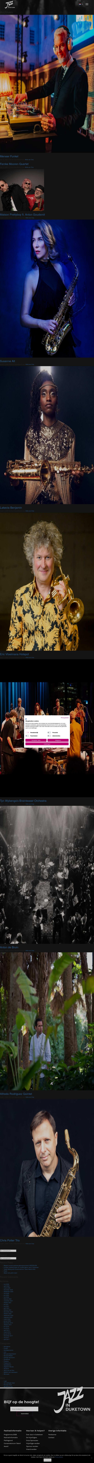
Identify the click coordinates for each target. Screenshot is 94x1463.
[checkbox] (27, 732)
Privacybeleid (65, 717)
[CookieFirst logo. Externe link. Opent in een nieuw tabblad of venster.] (26, 719)
